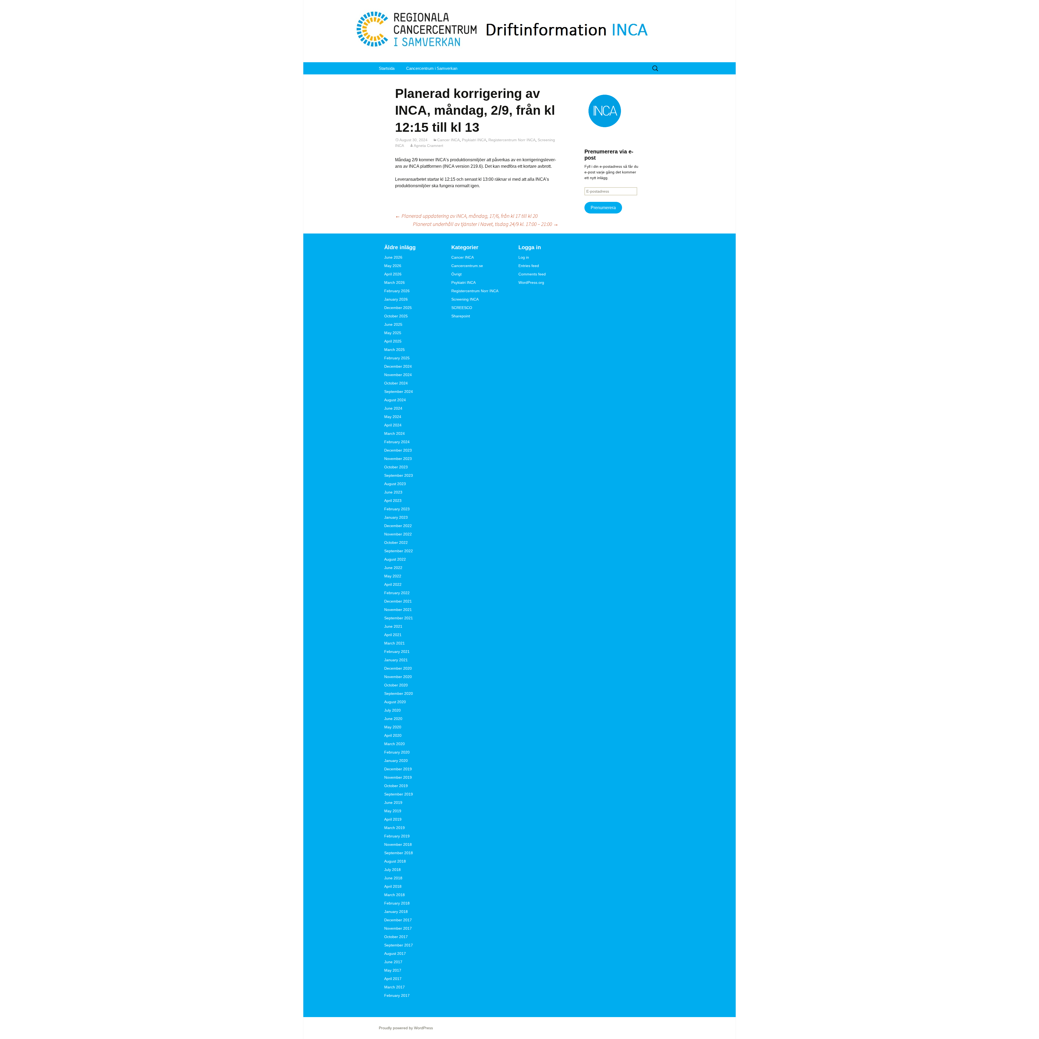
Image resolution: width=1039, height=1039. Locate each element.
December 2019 (398, 769)
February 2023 (397, 509)
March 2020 (394, 744)
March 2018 (394, 895)
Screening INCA (465, 299)
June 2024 (393, 408)
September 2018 (398, 853)
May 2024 (392, 417)
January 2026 (396, 299)
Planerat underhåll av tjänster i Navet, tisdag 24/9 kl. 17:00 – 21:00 (485, 224)
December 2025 (398, 307)
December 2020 (398, 668)
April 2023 (393, 500)
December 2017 (398, 920)
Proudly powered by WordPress (406, 1028)
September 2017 (398, 945)
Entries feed (528, 266)
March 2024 (394, 433)
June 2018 (393, 878)
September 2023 (398, 475)
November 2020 (398, 677)
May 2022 (392, 576)
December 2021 (398, 601)
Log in (523, 257)
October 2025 (396, 316)
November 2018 (398, 844)
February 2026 (397, 291)
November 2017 (398, 928)
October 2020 (396, 685)
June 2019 (393, 802)
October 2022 (396, 542)
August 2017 (395, 953)
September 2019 (398, 794)
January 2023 (396, 517)
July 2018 (392, 869)
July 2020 (392, 710)
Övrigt (456, 274)
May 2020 (392, 727)
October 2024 (396, 383)
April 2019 (393, 819)
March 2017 (394, 987)
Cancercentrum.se (467, 266)
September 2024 (398, 391)
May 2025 (392, 333)
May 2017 (392, 970)
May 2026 (392, 266)
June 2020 (393, 718)
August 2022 (395, 559)
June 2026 (393, 257)
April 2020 (393, 735)
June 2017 (393, 962)
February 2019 (397, 836)
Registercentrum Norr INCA (511, 140)
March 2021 (394, 643)
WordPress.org (531, 282)
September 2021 (398, 618)
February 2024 (397, 442)
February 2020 (397, 752)
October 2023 (396, 467)
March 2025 (394, 349)
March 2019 (394, 828)
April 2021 (393, 635)
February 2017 (397, 995)
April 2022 (393, 584)
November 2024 (398, 375)
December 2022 (398, 526)
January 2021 (396, 660)
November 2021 (398, 609)
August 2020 (395, 702)
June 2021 (393, 626)
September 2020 (398, 693)
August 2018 (395, 861)
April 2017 (393, 978)
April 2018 (393, 886)
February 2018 (397, 903)
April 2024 (393, 425)
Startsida (386, 68)
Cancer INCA (448, 140)
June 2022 (393, 567)
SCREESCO (461, 307)
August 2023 (395, 484)
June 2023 (393, 492)
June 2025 (393, 324)
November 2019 (398, 777)
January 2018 (396, 911)
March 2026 (394, 282)
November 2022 (398, 534)
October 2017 (396, 937)
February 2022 (397, 593)
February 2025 (397, 358)
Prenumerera (603, 207)
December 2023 (398, 450)
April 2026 (393, 274)
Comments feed (532, 274)
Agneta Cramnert (428, 145)
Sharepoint (460, 316)
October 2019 (396, 786)
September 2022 (398, 551)
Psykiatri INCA (474, 140)
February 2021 (397, 651)
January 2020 (396, 760)
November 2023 (398, 458)
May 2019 (392, 811)
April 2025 (393, 341)
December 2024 (398, 366)
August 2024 (395, 400)
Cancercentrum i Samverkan (431, 68)
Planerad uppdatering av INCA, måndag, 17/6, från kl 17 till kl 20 (466, 215)
